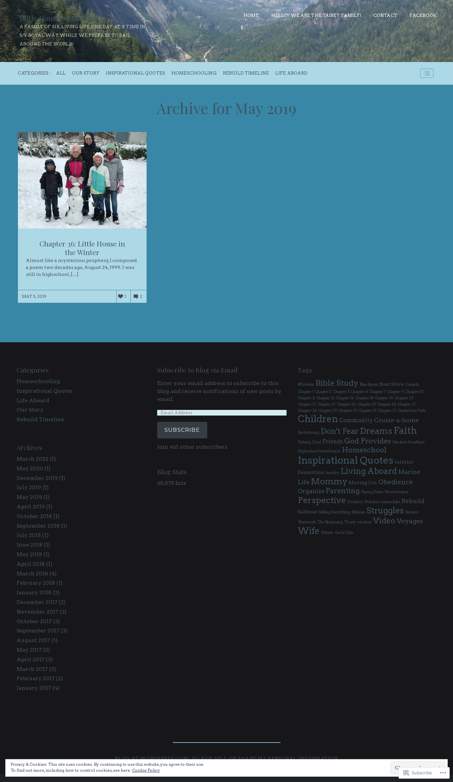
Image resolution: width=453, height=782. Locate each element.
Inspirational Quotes (135, 73)
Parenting (343, 491)
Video (384, 520)
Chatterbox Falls (412, 411)
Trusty (350, 522)
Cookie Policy (146, 770)
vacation (364, 522)
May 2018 (29, 554)
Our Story (85, 73)
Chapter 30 (347, 411)
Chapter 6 (359, 392)
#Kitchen (306, 384)
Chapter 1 (306, 392)
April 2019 (31, 506)
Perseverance (397, 492)
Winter (327, 533)
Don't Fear (339, 431)
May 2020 (30, 468)
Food (316, 442)
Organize (311, 491)
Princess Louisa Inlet (382, 502)
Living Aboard (369, 471)
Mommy (329, 481)
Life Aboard (291, 73)
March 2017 (32, 669)
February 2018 (36, 583)
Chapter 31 (367, 411)
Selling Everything (334, 512)
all (61, 73)
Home (251, 15)
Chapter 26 (386, 404)
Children (318, 418)
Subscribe (182, 430)
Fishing (304, 442)
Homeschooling (194, 73)
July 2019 (29, 487)
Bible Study (336, 383)
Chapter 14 (345, 398)
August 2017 (33, 640)
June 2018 (29, 545)
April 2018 (31, 564)
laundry (332, 473)
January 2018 (34, 592)
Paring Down (372, 492)
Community (356, 420)
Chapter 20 (403, 398)
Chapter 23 (326, 404)
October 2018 (34, 516)
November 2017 (37, 612)
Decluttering (308, 432)
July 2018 (29, 535)
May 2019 (29, 497)
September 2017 (38, 630)
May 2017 (29, 650)
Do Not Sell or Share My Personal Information (265, 758)
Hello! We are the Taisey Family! (316, 15)
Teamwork (307, 522)
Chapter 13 (325, 398)
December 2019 (37, 478)
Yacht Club (344, 533)
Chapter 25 (366, 404)
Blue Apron (368, 384)
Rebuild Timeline (246, 73)
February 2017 (36, 678)
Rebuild (413, 500)
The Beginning (330, 522)
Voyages (410, 521)
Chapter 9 (395, 392)
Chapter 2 (323, 392)
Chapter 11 (306, 398)
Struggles (385, 510)
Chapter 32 (387, 411)
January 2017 (34, 688)
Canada (412, 384)
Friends (332, 441)
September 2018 (38, 526)
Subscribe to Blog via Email (197, 369)
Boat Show (391, 384)
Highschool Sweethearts (319, 451)
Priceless (355, 502)
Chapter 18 (364, 398)
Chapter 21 (307, 404)
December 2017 (37, 602)
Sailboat (307, 511)
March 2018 (32, 573)
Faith (405, 430)
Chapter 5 (341, 392)
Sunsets (412, 512)
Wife (309, 531)
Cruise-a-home (396, 420)
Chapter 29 (327, 411)
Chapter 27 (406, 404)
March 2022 (32, 459)
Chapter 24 (346, 404)
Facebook (423, 15)
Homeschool (364, 449)
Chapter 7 (377, 392)
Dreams (376, 431)
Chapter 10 (414, 392)
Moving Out (363, 482)
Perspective (322, 500)
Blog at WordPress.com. (152, 758)
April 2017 (30, 659)
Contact (385, 15)
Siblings (358, 512)
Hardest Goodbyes (408, 442)
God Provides (367, 440)
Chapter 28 (307, 411)
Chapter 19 (384, 398)
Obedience (395, 482)
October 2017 (34, 621)
